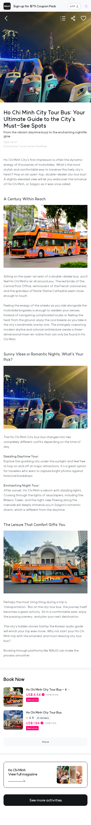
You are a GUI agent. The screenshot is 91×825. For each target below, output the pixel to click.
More (45, 741)
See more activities (45, 800)
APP (72, 6)
